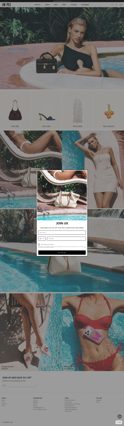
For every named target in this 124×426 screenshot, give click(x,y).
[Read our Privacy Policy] (85, 247)
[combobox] (42, 239)
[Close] (85, 172)
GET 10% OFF (62, 252)
